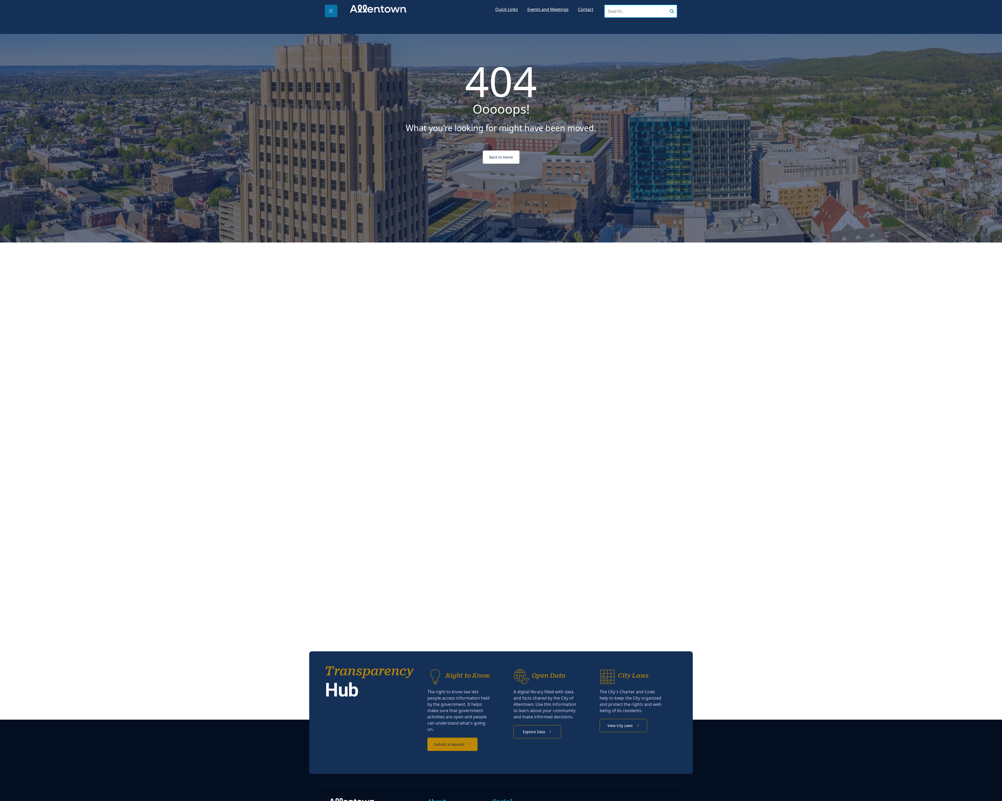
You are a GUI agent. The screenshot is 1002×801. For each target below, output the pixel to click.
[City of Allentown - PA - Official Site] (378, 8)
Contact (585, 9)
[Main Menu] (331, 11)
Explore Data (534, 731)
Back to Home (501, 157)
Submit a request (449, 744)
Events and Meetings (548, 9)
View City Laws (620, 725)
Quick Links (506, 9)
